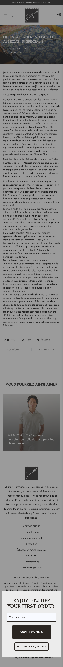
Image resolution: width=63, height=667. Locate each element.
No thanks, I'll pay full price (31, 646)
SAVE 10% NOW (31, 632)
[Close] (57, 595)
